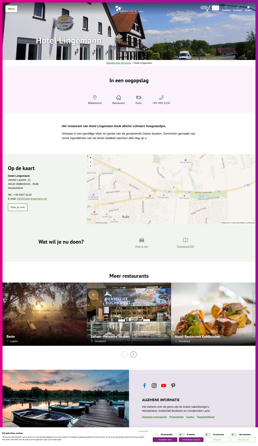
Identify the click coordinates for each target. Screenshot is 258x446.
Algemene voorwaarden (154, 416)
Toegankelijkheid (205, 416)
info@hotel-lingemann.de (32, 198)
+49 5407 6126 (161, 103)
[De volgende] (133, 354)
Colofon (190, 416)
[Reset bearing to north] (90, 166)
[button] (17, 207)
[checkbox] (156, 434)
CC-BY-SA (253, 331)
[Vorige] (124, 354)
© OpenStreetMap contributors (242, 222)
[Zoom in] (90, 158)
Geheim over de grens (118, 63)
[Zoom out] (90, 162)
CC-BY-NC (169, 320)
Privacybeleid (176, 416)
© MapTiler (225, 222)
